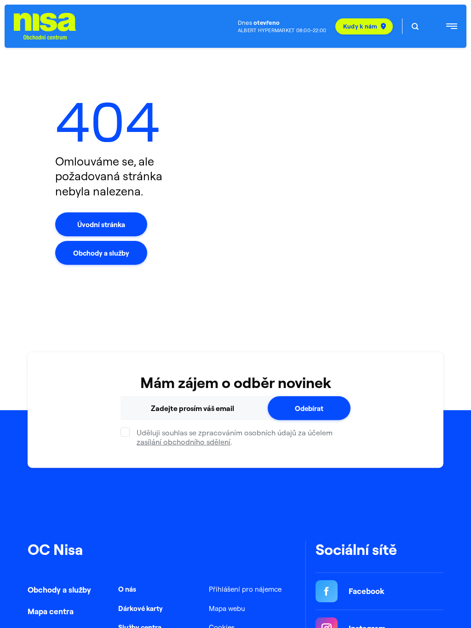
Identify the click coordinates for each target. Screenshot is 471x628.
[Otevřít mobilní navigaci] (451, 26)
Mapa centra (51, 611)
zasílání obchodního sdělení (183, 441)
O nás (127, 589)
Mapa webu (227, 608)
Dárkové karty (140, 608)
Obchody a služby (59, 589)
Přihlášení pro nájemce (245, 589)
